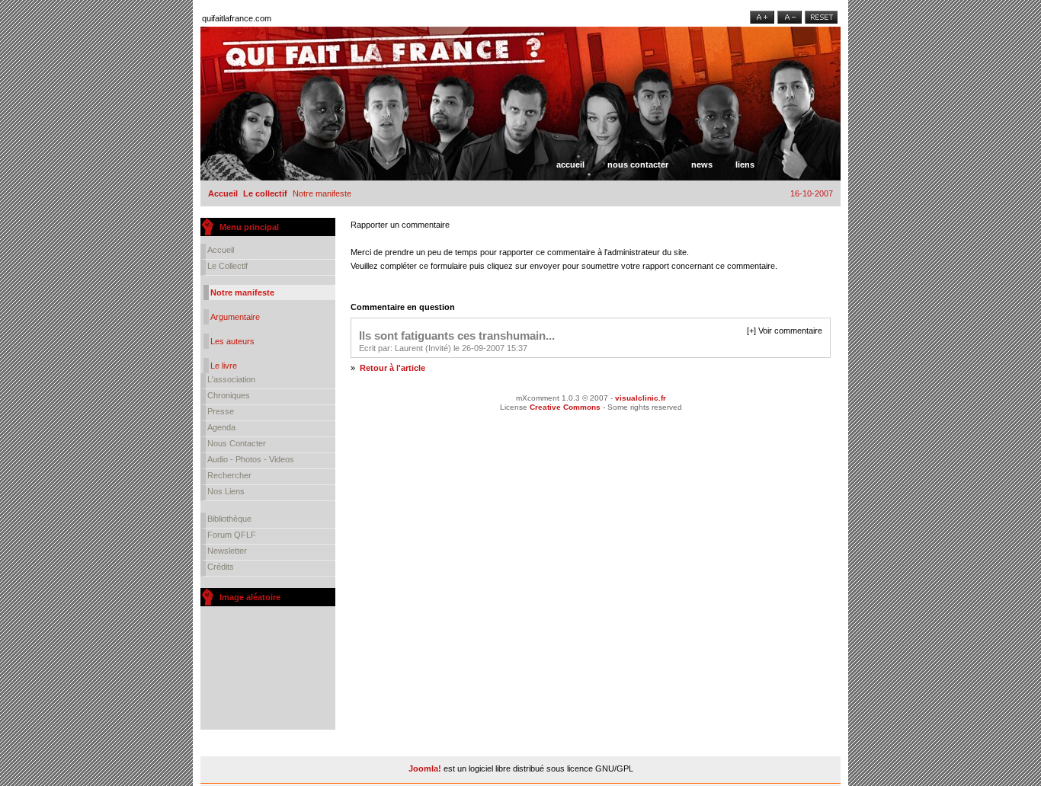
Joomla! (424, 768)
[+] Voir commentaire (784, 330)
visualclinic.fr (640, 398)
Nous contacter (637, 164)
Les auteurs (232, 341)
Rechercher (229, 475)
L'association (231, 379)
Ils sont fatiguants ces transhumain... (457, 335)
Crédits (220, 566)
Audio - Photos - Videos (250, 459)
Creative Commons (565, 407)
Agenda (221, 427)
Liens (744, 164)
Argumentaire (235, 316)
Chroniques (228, 395)
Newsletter (227, 550)
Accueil (570, 164)
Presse (220, 411)
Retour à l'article (392, 367)
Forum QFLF (231, 534)
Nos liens (226, 491)
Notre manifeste (242, 292)
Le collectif (265, 193)
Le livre (223, 365)
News (702, 164)
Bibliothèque (229, 518)
